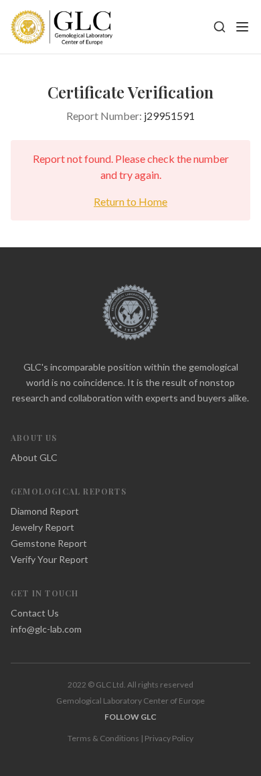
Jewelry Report (42, 527)
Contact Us (35, 613)
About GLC (34, 457)
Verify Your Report (49, 559)
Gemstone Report (49, 543)
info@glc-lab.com (46, 629)
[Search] (219, 27)
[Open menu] (242, 27)
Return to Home (130, 201)
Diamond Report (45, 511)
